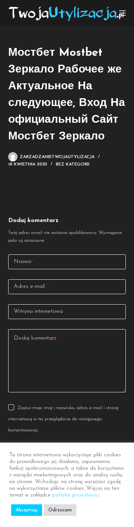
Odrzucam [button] (60, 510)
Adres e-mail (31, 286)
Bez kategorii (72, 164)
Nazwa (24, 261)
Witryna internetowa (38, 311)
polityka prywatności (75, 495)
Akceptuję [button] (27, 510)
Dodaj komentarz (37, 338)
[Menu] (122, 13)
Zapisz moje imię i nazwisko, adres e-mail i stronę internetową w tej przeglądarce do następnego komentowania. (63, 418)
